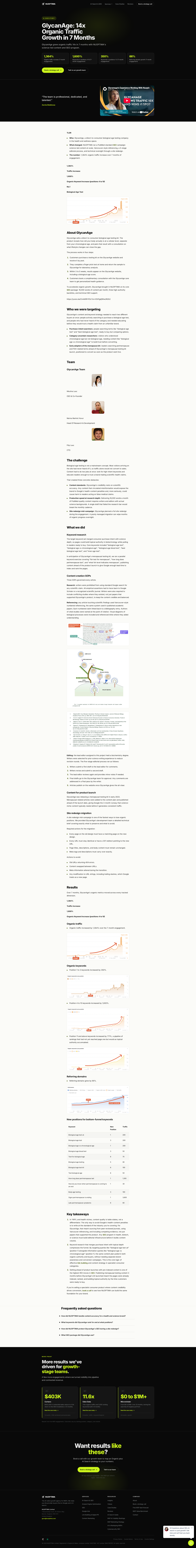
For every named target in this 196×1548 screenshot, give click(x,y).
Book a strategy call (145, 4)
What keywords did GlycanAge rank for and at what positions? (87, 1322)
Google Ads (86, 1511)
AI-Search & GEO (96, 4)
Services (108, 4)
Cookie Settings (149, 1539)
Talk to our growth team (77, 70)
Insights (110, 1500)
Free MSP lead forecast (141, 1507)
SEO (115, 145)
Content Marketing (88, 1518)
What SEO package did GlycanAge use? (77, 1335)
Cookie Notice (128, 1539)
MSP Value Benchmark (140, 1511)
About (135, 1500)
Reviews (130, 4)
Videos (109, 1504)
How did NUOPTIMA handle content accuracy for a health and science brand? (93, 1316)
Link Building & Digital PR (90, 1515)
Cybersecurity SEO (113, 1529)
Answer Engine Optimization (91, 1504)
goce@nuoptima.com (49, 1518)
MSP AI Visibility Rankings (116, 1518)
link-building (82, 1263)
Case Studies (119, 4)
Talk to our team (110, 1470)
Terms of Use (138, 1539)
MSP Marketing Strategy (115, 1522)
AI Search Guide (112, 1515)
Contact (135, 1515)
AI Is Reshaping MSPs (114, 1525)
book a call (86, 1291)
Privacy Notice (117, 1539)
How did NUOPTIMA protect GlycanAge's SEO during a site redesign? (90, 1329)
